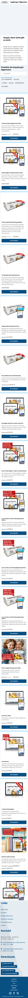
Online (11, 83)
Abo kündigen (14, 985)
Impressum (14, 979)
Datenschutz (14, 981)
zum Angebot (14, 138)
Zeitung (16, 79)
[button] (5, 2)
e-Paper (4, 83)
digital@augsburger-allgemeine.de (14, 942)
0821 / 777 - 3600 (8, 944)
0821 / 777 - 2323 (8, 950)
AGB (14, 983)
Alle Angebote (7, 79)
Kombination (19, 83)
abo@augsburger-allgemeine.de (13, 949)
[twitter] (18, 993)
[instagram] (10, 993)
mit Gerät (5, 86)
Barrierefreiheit (14, 990)
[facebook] (14, 993)
